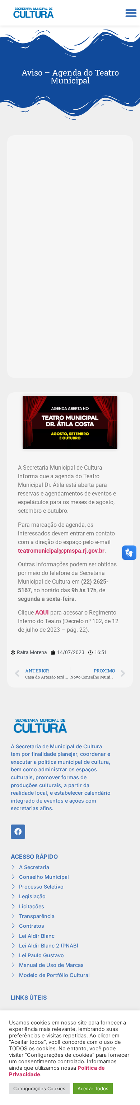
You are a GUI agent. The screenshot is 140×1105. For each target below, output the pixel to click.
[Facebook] (18, 832)
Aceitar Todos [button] (93, 1088)
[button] (131, 13)
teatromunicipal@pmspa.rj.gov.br (61, 550)
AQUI (42, 612)
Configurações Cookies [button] (39, 1088)
